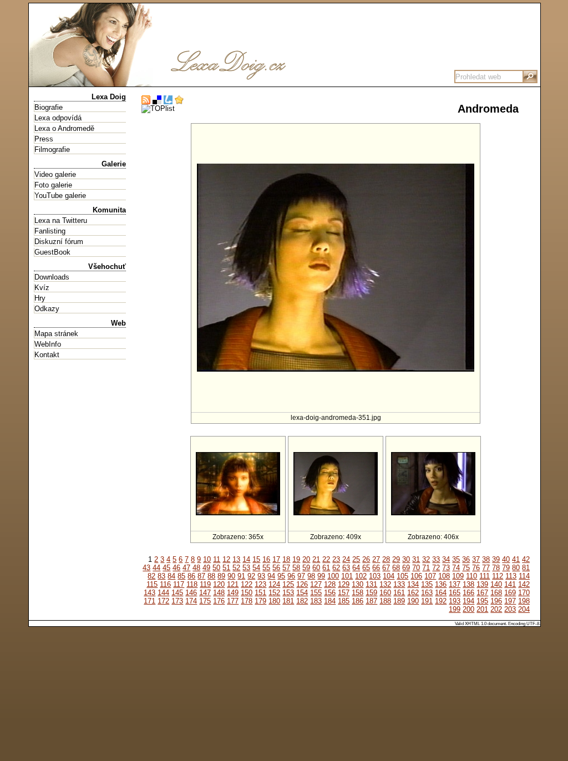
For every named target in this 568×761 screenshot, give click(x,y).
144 (163, 592)
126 (302, 584)
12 (226, 559)
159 (371, 592)
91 (241, 576)
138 (468, 584)
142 (524, 584)
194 (468, 601)
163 (427, 592)
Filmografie (52, 149)
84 (171, 576)
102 (361, 576)
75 (466, 568)
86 (191, 576)
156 (330, 592)
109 (458, 576)
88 (211, 576)
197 (510, 601)
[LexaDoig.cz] (195, 82)
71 (426, 568)
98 (311, 576)
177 (233, 601)
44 (156, 568)
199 (454, 609)
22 (326, 559)
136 (441, 584)
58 (296, 568)
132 (385, 584)
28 (386, 559)
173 (177, 601)
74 (456, 568)
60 (316, 568)
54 (256, 568)
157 (343, 592)
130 (357, 584)
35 (456, 559)
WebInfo (47, 344)
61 (326, 568)
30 (406, 559)
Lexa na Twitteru (60, 220)
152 (274, 592)
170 (524, 592)
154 (302, 592)
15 (256, 559)
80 (516, 568)
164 (441, 592)
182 (302, 601)
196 (496, 601)
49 (206, 568)
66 (376, 568)
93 (261, 576)
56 (276, 568)
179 (260, 601)
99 (321, 576)
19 (296, 559)
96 (291, 576)
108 (444, 576)
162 (413, 592)
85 (181, 576)
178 (246, 601)
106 (416, 576)
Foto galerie (53, 185)
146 (191, 592)
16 (266, 559)
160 (385, 592)
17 (276, 559)
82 (151, 576)
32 (426, 559)
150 (246, 592)
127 (316, 584)
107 (430, 576)
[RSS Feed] (145, 100)
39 (496, 559)
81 (526, 568)
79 (506, 568)
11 (216, 559)
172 (163, 601)
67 (386, 568)
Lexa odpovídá (58, 118)
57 (286, 568)
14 (246, 559)
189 (399, 601)
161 (399, 592)
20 (306, 559)
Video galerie (55, 174)
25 (356, 559)
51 (226, 568)
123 (260, 584)
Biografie (48, 107)
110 (471, 576)
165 (454, 592)
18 (286, 559)
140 (496, 584)
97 (301, 576)
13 (236, 559)
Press (43, 139)
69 (406, 568)
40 (506, 559)
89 (221, 576)
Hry (39, 298)
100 (333, 576)
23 (336, 559)
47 (186, 568)
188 (385, 601)
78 (496, 568)
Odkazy (46, 309)
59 (306, 568)
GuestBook (52, 252)
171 (149, 601)
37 (476, 559)
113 (510, 576)
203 (510, 609)
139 (482, 584)
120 (219, 584)
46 (176, 568)
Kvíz (41, 287)
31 (416, 559)
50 (216, 568)
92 (251, 576)
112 (497, 576)
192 (441, 601)
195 (482, 601)
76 (476, 568)
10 (207, 559)
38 (486, 559)
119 (205, 584)
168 (496, 592)
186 (357, 601)
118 (191, 584)
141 (510, 584)
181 (288, 601)
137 (454, 584)
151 (260, 592)
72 (436, 568)
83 (161, 576)
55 (266, 568)
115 (152, 584)
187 (371, 601)
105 (402, 576)
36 (466, 559)
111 (484, 576)
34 (446, 559)
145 (177, 592)
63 (346, 568)
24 (346, 559)
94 (271, 576)
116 (165, 584)
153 (288, 592)
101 (347, 576)
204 (524, 609)
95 (281, 576)
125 (288, 584)
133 (399, 584)
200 (468, 609)
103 (375, 576)
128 (330, 584)
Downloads (51, 277)
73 (446, 568)
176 (219, 601)
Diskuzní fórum (58, 241)
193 (454, 601)
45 (166, 568)
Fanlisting (49, 231)
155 (316, 592)
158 (357, 592)
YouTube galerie (60, 195)
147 (205, 592)
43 (146, 568)
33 (436, 559)
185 (343, 601)
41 (516, 559)
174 (191, 601)
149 (233, 592)
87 (201, 576)
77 (486, 568)
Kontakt (46, 355)
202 (496, 609)
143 (149, 592)
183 (316, 601)
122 (246, 584)
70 (416, 568)
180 (274, 601)
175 (205, 601)
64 (356, 568)
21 (316, 559)
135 (427, 584)
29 (396, 559)
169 (510, 592)
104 (388, 576)
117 (178, 584)
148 (219, 592)
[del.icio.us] (157, 100)
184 (330, 601)
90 (231, 576)
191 (427, 601)
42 (526, 559)
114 (524, 576)
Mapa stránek (56, 333)
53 (246, 568)
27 (376, 559)
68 (396, 568)
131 (371, 584)
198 (524, 601)
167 (482, 592)
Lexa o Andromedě (64, 128)
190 (413, 601)
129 (343, 584)
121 (233, 584)
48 (196, 568)
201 (482, 609)
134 (413, 584)
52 (236, 568)
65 (366, 568)
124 (274, 584)
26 (366, 559)
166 (468, 592)
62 (336, 568)
